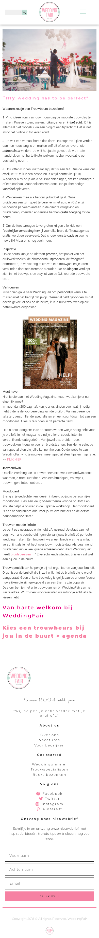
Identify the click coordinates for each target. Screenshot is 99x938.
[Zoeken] (24, 12)
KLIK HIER (14, 459)
